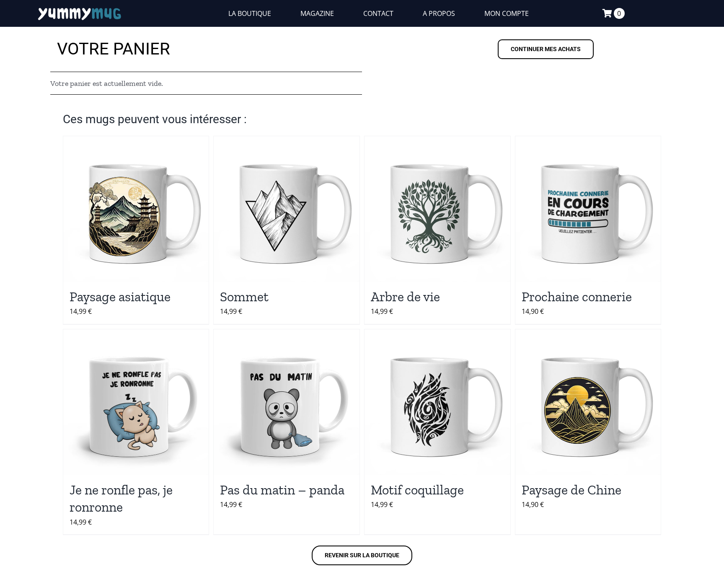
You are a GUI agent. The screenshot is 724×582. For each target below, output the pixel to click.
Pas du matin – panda (282, 490)
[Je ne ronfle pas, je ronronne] (136, 402)
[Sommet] (286, 209)
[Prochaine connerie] (588, 209)
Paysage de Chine (571, 490)
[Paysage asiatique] (136, 209)
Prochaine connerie (577, 297)
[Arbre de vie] (437, 209)
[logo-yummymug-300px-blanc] (80, 8)
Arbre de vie (405, 297)
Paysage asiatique (120, 297)
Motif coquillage (417, 490)
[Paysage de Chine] (588, 402)
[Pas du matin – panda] (286, 402)
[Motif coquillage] (437, 402)
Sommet (244, 297)
